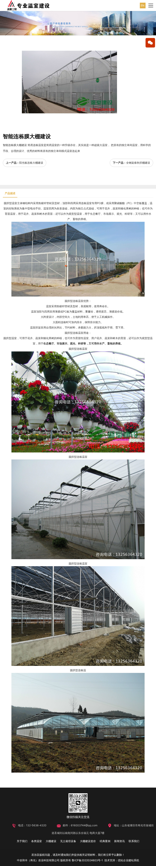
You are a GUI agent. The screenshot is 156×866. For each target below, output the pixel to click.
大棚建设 (51, 841)
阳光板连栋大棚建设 (31, 162)
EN (142, 5)
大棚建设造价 (88, 841)
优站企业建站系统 (128, 860)
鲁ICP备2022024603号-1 (87, 860)
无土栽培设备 (68, 841)
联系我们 (134, 841)
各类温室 (36, 841)
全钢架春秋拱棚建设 (138, 162)
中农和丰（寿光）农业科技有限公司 (38, 860)
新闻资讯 (119, 841)
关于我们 (22, 841)
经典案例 (105, 841)
